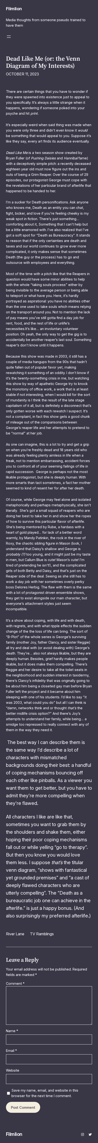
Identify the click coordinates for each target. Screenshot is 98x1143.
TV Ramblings (42, 933)
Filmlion (14, 8)
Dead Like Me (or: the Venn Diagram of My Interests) (43, 62)
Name (12, 1031)
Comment (15, 983)
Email (11, 1051)
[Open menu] (9, 36)
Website (12, 1070)
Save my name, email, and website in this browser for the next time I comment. (44, 1093)
